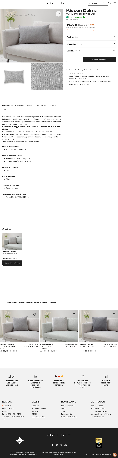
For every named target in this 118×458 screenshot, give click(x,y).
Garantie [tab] (53, 105)
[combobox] (94, 3)
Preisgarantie (66, 414)
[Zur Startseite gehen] (59, 3)
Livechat (7, 406)
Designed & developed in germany (59, 383)
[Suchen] (104, 3)
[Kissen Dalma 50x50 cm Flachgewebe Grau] (19, 326)
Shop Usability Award (99, 411)
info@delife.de (7, 409)
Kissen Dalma (9, 251)
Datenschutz (19, 452)
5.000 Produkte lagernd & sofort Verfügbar (35, 384)
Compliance (22, 454)
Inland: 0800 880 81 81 (11, 414)
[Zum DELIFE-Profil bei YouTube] (65, 446)
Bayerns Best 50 (98, 409)
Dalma (52, 303)
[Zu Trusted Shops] (99, 443)
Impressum (13, 454)
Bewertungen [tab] (19, 105)
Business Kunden (39, 409)
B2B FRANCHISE (38, 417)
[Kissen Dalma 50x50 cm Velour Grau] (98, 326)
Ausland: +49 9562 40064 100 (13, 418)
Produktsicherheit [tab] (41, 105)
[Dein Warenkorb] (114, 3)
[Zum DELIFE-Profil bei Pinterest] (61, 446)
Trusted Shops (97, 406)
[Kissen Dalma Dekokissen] (12, 241)
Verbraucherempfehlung (101, 414)
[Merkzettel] (109, 3)
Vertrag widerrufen (69, 417)
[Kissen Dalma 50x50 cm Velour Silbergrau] (59, 326)
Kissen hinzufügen (12, 263)
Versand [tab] (29, 105)
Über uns (35, 406)
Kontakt (7, 401)
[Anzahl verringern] (68, 59)
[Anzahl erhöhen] (79, 59)
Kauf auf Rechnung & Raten (106, 383)
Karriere (35, 411)
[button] (59, 411)
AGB (12, 452)
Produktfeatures (97, 417)
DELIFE (36, 401)
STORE (34, 414)
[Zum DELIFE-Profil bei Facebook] (52, 446)
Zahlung (64, 411)
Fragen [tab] (5, 110)
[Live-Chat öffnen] (115, 455)
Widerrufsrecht (29, 452)
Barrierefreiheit (32, 454)
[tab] (7, 106)
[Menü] (3, 3)
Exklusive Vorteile (68, 406)
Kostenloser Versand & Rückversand (12, 383)
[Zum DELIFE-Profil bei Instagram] (57, 446)
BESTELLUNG (68, 401)
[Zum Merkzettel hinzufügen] (58, 14)
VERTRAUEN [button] (98, 401)
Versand (64, 409)
